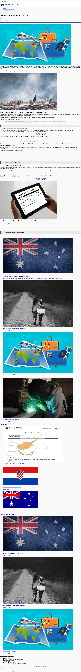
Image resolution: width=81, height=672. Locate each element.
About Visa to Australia (4, 22)
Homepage (4, 8)
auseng (4, 18)
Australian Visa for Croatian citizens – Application (12, 487)
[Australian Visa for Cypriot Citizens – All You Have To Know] (33, 461)
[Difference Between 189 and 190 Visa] (38, 372)
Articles (4, 11)
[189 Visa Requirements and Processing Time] (38, 417)
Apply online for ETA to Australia (40, 133)
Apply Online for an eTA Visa (40, 666)
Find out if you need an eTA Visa (8, 10)
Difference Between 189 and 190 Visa (9, 374)
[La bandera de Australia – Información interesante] (20, 507)
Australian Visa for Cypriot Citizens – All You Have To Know (14, 463)
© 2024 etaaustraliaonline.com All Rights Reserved (9, 671)
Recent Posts (4, 236)
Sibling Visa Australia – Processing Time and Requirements (14, 328)
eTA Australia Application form (8, 9)
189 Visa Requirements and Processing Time (11, 419)
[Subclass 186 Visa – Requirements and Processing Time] (38, 272)
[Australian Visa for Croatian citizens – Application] (20, 484)
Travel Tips (3, 424)
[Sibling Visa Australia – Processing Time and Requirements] (38, 326)
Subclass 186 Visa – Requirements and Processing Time (15, 276)
